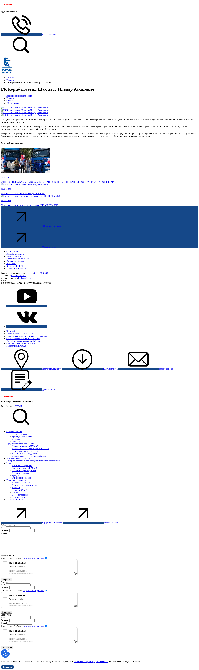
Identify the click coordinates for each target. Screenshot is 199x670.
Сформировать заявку (52, 226)
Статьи (9, 101)
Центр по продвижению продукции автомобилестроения (33, 461)
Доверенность (48, 389)
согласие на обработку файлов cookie (91, 661)
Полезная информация (16, 480)
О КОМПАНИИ (14, 431)
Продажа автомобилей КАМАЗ (21, 444)
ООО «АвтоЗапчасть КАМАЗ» (20, 343)
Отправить (6, 580)
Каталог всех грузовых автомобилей (29, 456)
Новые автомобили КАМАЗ (25, 446)
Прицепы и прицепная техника (26, 451)
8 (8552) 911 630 (25, 278)
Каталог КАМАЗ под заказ (24, 453)
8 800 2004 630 (49, 34)
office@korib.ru (166, 369)
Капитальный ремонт (22, 465)
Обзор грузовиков (14, 103)
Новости (10, 98)
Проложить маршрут (52, 369)
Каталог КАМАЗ (14, 256)
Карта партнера (110, 369)
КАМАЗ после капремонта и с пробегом (30, 448)
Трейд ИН (16, 475)
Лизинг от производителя (24, 470)
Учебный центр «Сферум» (18, 458)
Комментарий (7, 555)
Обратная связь (49, 247)
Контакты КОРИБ (14, 266)
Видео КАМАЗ (19, 497)
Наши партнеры (19, 434)
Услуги (9, 463)
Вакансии (11, 263)
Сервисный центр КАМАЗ (18, 259)
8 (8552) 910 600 (18, 275)
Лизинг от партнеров (22, 473)
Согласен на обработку (22, 558)
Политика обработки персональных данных (26, 336)
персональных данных (33, 558)
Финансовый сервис (15, 261)
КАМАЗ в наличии (15, 254)
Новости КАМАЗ (20, 490)
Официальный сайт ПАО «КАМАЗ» (23, 338)
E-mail (4, 533)
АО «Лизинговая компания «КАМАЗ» (24, 341)
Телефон (5, 530)
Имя (3, 528)
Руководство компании (22, 436)
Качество (16, 439)
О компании (12, 251)
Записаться (7, 648)
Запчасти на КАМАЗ (16, 268)
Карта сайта (11, 331)
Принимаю (7, 667)
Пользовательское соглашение (20, 333)
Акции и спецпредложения (19, 96)
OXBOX (19, 406)
